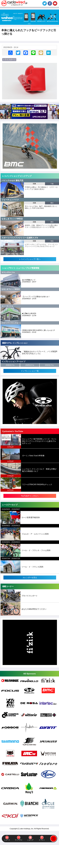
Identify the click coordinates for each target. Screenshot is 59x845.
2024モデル (49, 365)
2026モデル (10, 365)
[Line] (33, 52)
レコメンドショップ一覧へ (29, 259)
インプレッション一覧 (30, 371)
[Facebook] (25, 52)
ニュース (7, 840)
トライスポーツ (9, 59)
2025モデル (29, 365)
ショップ (30, 840)
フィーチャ (18, 840)
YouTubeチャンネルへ (30, 496)
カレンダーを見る (30, 577)
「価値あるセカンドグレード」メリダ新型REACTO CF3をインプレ (39, 352)
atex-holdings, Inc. (27, 829)
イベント (42, 840)
